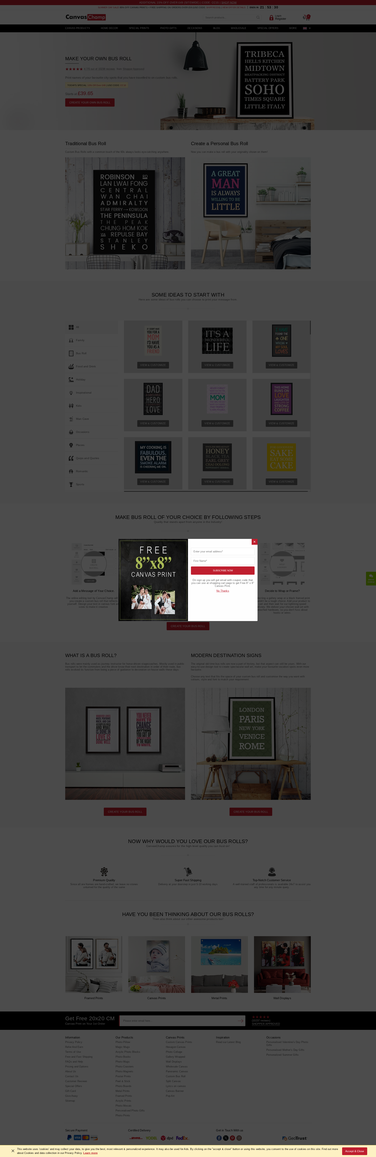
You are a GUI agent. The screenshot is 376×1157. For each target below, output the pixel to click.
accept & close (354, 1151)
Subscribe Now (223, 570)
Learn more (90, 1153)
